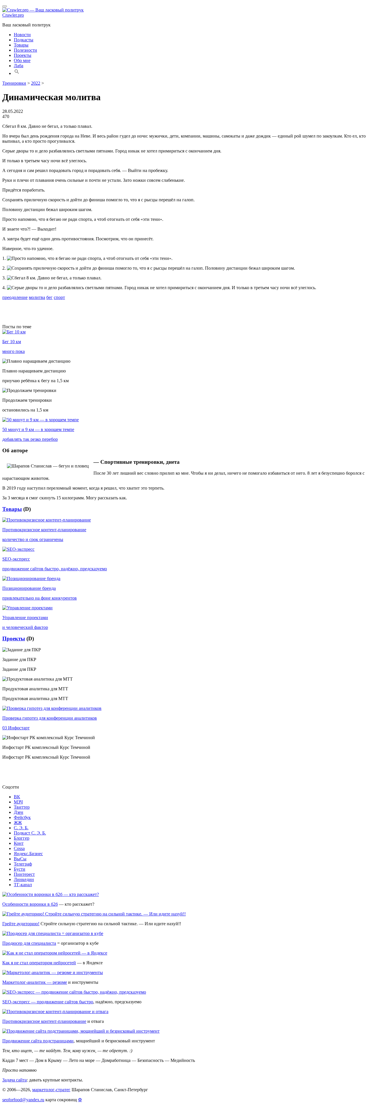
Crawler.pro (13, 15)
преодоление (15, 297)
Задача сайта (14, 1079)
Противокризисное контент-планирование (44, 1021)
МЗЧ (18, 801)
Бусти (19, 869)
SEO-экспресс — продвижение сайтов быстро (47, 1001)
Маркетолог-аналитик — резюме (34, 982)
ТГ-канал (23, 884)
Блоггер (21, 838)
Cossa (19, 848)
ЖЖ (18, 822)
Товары (21, 44)
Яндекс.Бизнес (28, 853)
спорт (59, 297)
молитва (37, 297)
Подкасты (23, 39)
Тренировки (14, 83)
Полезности (25, 50)
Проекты (22, 55)
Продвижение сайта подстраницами (38, 1040)
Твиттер (22, 807)
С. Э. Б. (21, 827)
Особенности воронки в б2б (30, 904)
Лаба (18, 65)
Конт (19, 843)
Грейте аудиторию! (20, 923)
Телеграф (23, 863)
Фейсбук (22, 817)
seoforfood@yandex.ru (23, 1099)
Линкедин (24, 879)
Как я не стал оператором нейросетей (39, 962)
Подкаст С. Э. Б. (30, 832)
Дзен (18, 812)
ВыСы (20, 858)
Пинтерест (24, 874)
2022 (35, 83)
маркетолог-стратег (51, 1089)
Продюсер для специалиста (29, 943)
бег (49, 297)
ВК (17, 796)
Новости (22, 34)
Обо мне (22, 60)
